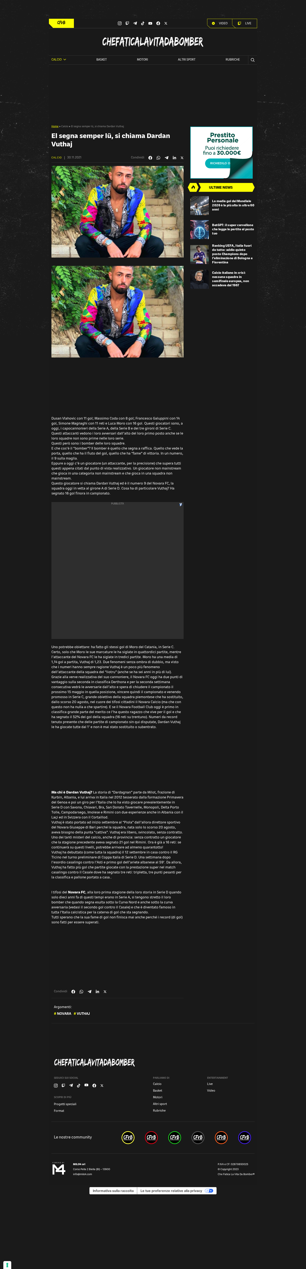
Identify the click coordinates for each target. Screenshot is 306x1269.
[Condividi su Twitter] (182, 158)
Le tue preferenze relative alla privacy (171, 1191)
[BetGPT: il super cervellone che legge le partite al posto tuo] (199, 229)
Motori (142, 59)
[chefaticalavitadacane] (244, 1137)
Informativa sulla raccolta (113, 1191)
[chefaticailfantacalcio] (174, 1137)
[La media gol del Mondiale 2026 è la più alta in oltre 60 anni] (199, 205)
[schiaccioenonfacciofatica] (221, 1137)
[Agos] (222, 153)
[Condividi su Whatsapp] (158, 158)
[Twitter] (165, 23)
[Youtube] (150, 23)
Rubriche (233, 59)
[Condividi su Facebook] (150, 158)
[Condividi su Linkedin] (174, 158)
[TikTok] (142, 23)
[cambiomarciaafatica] (197, 1137)
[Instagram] (120, 23)
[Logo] (61, 22)
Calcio (64, 126)
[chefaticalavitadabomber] (128, 1137)
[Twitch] (127, 23)
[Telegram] (135, 23)
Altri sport (186, 59)
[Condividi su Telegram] (166, 157)
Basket (101, 59)
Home (54, 126)
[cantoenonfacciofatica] (151, 1137)
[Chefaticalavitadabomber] (154, 1062)
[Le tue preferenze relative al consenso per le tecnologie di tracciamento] (7, 1265)
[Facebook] (158, 23)
